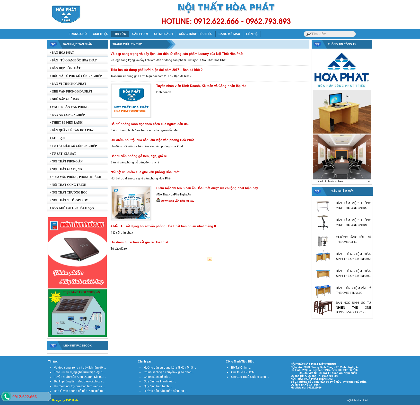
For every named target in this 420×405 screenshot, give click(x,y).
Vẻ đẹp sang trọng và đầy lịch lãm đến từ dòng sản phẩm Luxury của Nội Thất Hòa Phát (177, 54)
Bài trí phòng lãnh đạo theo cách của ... (79, 381)
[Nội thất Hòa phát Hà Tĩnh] (342, 178)
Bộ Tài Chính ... (241, 367)
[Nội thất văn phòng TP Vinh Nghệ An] (342, 133)
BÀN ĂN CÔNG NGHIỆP (66, 115)
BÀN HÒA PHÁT (60, 52)
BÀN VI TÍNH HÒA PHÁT (66, 83)
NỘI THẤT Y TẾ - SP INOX (67, 200)
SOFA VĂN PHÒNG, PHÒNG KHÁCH (74, 177)
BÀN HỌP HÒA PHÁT (63, 68)
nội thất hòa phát (357, 400)
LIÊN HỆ (252, 34)
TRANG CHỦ (78, 34)
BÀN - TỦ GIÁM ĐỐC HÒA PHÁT (72, 60)
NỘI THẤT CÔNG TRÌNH (66, 184)
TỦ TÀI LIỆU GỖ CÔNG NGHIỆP (72, 146)
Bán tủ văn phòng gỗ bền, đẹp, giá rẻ (139, 156)
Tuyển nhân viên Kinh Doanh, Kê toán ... (80, 377)
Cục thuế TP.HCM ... (244, 372)
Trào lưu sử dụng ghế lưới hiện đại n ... (79, 372)
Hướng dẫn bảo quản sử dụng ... (165, 391)
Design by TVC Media (65, 400)
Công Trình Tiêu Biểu (240, 361)
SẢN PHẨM (140, 34)
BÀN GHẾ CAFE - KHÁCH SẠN (70, 208)
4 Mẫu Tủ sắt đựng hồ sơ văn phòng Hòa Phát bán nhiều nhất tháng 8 (163, 226)
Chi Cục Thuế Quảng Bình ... (250, 377)
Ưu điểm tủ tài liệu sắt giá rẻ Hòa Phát (139, 242)
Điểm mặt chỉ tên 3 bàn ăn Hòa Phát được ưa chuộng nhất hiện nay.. (208, 188)
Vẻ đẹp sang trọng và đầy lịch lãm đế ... (80, 367)
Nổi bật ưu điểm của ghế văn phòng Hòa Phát (145, 172)
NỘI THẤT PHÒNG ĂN (65, 161)
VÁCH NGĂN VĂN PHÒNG (67, 107)
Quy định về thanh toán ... (160, 381)
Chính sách (145, 361)
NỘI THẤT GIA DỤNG (64, 169)
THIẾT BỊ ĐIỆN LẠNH (64, 122)
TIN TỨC (120, 34)
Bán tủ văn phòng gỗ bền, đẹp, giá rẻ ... (80, 391)
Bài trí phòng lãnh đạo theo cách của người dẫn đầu (150, 124)
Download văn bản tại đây (177, 200)
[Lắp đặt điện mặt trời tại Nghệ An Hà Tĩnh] (77, 336)
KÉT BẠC (56, 138)
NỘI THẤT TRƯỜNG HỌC (67, 192)
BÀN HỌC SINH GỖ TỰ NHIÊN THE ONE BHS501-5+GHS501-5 (353, 307)
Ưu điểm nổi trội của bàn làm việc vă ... (79, 386)
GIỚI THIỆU (100, 34)
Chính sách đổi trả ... (157, 377)
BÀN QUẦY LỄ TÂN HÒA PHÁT (71, 130)
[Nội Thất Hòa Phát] (342, 88)
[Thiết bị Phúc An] (77, 288)
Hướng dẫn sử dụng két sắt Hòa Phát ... (170, 367)
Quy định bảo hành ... (158, 386)
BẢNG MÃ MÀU (229, 34)
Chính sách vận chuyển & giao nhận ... (169, 372)
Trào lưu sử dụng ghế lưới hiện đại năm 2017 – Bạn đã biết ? (157, 70)
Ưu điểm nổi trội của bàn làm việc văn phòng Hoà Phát (152, 140)
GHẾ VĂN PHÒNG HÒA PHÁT (69, 91)
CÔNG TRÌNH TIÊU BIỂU (195, 34)
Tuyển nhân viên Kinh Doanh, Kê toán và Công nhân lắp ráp (201, 86)
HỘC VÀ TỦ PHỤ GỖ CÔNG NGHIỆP (74, 76)
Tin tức (53, 361)
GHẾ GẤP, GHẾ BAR (63, 99)
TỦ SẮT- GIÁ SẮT (61, 153)
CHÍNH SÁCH (163, 34)
